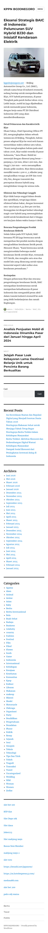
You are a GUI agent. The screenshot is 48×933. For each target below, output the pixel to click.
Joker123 (8, 832)
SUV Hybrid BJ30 (10, 312)
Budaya (9, 622)
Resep (9, 735)
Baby (8, 605)
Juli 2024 (10, 547)
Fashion (10, 636)
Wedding (10, 777)
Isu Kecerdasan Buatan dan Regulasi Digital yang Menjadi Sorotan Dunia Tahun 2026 (23, 418)
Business (10, 625)
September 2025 (14, 503)
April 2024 (11, 558)
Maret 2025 (11, 520)
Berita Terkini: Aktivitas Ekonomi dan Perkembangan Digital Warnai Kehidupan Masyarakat (24, 442)
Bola (8, 615)
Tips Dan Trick (13, 756)
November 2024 (14, 534)
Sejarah (10, 739)
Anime (9, 598)
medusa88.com (11, 880)
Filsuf (9, 646)
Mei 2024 (10, 554)
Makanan (10, 691)
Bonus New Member (13, 846)
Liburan (10, 687)
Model (9, 701)
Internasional (12, 663)
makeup (10, 694)
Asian (9, 601)
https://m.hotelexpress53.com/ (19, 873)
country (10, 632)
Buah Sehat (11, 618)
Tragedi (10, 763)
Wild (8, 780)
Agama (9, 588)
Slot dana (8, 825)
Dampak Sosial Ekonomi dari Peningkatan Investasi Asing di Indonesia (21, 452)
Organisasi (11, 711)
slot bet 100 (9, 805)
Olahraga (10, 708)
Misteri (9, 698)
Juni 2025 (11, 510)
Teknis (9, 749)
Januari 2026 (12, 489)
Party (8, 715)
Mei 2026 (10, 479)
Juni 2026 (11, 475)
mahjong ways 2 (12, 853)
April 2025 (11, 517)
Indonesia (11, 660)
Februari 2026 (13, 486)
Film (8, 643)
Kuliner (9, 684)
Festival (10, 639)
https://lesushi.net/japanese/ (18, 866)
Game (9, 656)
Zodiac (9, 790)
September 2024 (14, 541)
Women (10, 787)
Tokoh (9, 759)
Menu (40, 9)
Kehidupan (11, 667)
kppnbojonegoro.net (14, 83)
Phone (9, 728)
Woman (10, 783)
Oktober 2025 (13, 499)
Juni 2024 (11, 551)
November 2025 (14, 496)
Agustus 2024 (12, 544)
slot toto (8, 860)
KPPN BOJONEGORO (19, 9)
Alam (8, 591)
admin (10, 309)
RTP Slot (8, 811)
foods (9, 653)
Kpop (8, 680)
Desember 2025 (13, 492)
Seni (8, 742)
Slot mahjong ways (13, 839)
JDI (39, 309)
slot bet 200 (9, 887)
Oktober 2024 (13, 537)
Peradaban (11, 725)
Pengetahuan (12, 722)
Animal (9, 594)
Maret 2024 (11, 561)
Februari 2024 (13, 565)
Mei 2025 (10, 513)
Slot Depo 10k (10, 818)
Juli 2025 (10, 506)
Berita (28, 309)
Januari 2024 (12, 568)
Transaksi (11, 766)
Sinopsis (10, 746)
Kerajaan (10, 670)
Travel (9, 770)
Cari (6, 389)
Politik (9, 732)
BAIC (35, 309)
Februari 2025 (13, 523)
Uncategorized (13, 773)
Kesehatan (11, 673)
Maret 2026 (12, 482)
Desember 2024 (13, 530)
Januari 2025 (12, 527)
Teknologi (11, 753)
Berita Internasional (16, 612)
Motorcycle (11, 704)
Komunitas (11, 677)
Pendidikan (11, 718)
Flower (9, 649)
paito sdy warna (11, 894)
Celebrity (10, 629)
